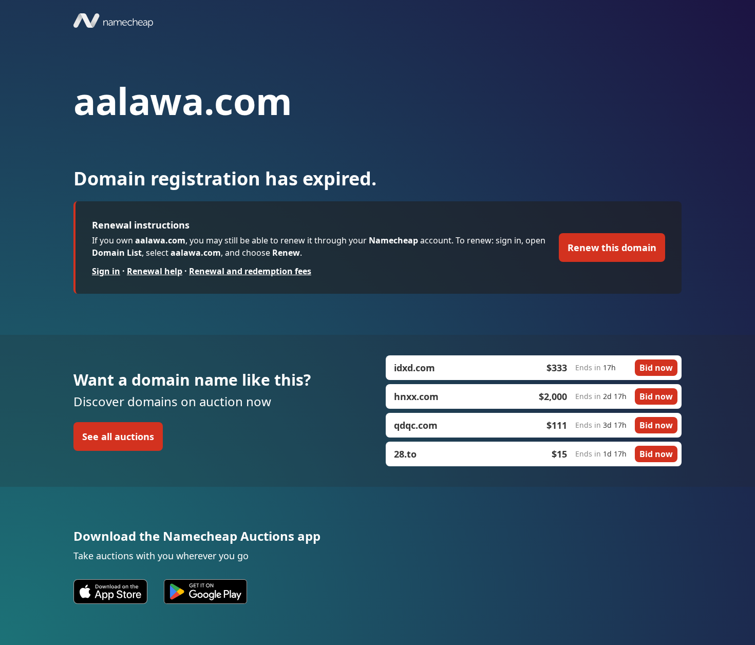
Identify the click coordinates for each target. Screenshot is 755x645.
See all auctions (118, 436)
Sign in (106, 271)
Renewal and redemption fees (250, 271)
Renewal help (154, 271)
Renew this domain (612, 247)
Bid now (656, 367)
